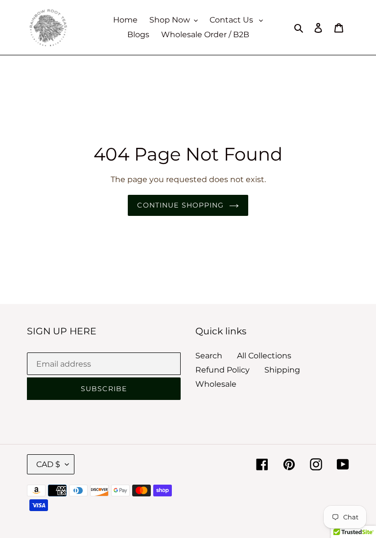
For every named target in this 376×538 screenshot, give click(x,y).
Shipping (282, 369)
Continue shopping (180, 205)
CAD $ (48, 464)
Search (208, 355)
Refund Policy (222, 369)
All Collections (264, 355)
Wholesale (215, 384)
